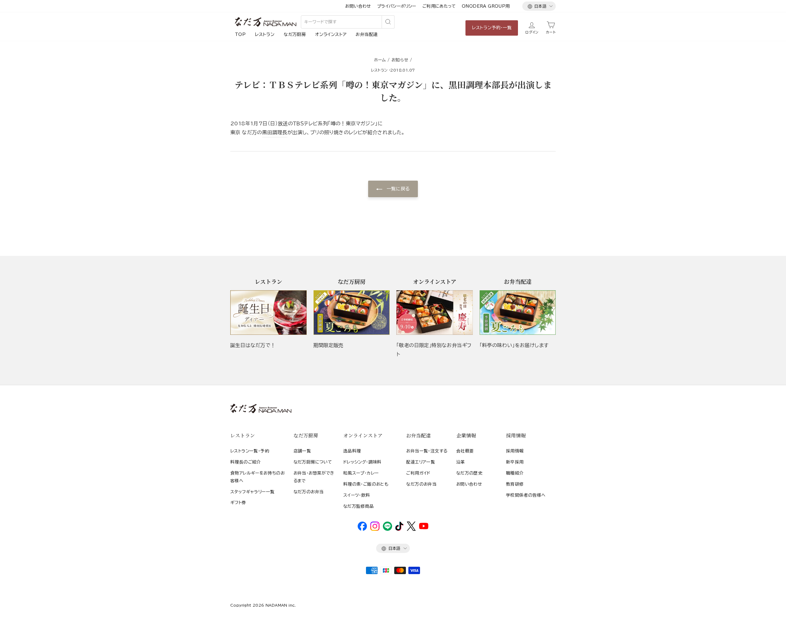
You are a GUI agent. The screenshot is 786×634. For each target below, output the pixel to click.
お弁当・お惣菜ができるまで (314, 477)
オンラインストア (330, 34)
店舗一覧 (302, 451)
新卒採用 (515, 462)
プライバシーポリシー (396, 6)
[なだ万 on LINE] (387, 529)
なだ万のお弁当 (309, 492)
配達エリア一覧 (420, 462)
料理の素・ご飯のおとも (365, 484)
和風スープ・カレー (361, 473)
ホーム (380, 60)
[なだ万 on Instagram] (374, 529)
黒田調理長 (274, 132)
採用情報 (515, 451)
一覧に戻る (397, 188)
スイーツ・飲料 (356, 495)
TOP (240, 34)
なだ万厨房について (313, 462)
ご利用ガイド (418, 473)
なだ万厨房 (295, 34)
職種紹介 (515, 473)
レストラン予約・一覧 (492, 27)
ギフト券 (238, 502)
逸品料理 (352, 451)
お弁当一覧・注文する (426, 451)
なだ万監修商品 (358, 506)
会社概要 (465, 451)
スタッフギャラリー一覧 (252, 492)
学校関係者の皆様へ (526, 495)
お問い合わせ (358, 6)
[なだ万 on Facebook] (362, 529)
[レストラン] (268, 312)
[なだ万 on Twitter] (411, 529)
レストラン (264, 34)
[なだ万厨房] (351, 312)
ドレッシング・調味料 (362, 462)
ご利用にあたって (439, 6)
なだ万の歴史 (469, 473)
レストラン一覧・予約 (249, 451)
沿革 (460, 462)
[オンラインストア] (434, 312)
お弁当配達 (367, 34)
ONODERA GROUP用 (486, 6)
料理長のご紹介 (245, 462)
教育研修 (515, 484)
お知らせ (399, 60)
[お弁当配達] (518, 312)
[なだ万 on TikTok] (399, 529)
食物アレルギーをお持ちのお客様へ (257, 477)
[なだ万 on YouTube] (423, 528)
